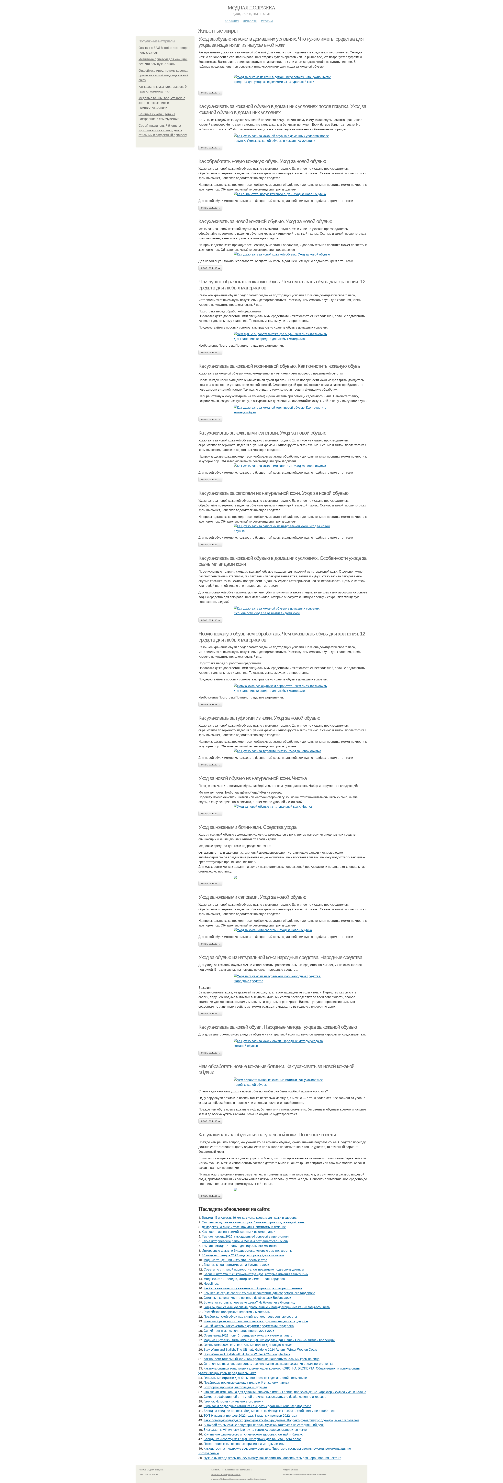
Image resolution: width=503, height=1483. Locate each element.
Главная (232, 21)
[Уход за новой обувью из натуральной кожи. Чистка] (282, 806)
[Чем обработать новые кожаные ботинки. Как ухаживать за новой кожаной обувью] (282, 1082)
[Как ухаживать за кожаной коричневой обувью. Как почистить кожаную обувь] (282, 410)
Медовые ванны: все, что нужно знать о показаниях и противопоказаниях (162, 102)
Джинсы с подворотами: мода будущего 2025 (236, 1264)
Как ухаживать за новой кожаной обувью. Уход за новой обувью (265, 221)
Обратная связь (290, 1469)
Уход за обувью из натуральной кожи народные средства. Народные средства (280, 957)
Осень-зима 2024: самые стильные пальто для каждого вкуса (248, 1344)
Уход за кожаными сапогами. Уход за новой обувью (252, 897)
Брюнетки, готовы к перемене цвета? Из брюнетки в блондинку (249, 1302)
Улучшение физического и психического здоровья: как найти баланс (253, 1434)
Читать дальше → (210, 92)
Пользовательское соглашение (237, 1469)
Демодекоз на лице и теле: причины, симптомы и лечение (244, 1227)
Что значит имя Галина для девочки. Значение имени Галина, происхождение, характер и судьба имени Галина (285, 1392)
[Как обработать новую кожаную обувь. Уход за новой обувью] (282, 194)
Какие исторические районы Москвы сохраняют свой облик (245, 1241)
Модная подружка (251, 7)
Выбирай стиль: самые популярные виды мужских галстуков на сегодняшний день (264, 1425)
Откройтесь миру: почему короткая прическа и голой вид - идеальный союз (164, 75)
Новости (250, 21)
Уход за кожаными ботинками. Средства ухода (247, 827)
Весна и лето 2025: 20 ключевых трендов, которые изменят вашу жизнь (256, 1274)
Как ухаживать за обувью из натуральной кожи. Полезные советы (267, 1135)
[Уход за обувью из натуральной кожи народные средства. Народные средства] (282, 978)
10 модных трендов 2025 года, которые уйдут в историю (243, 1255)
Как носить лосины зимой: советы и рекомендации (238, 1231)
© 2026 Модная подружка (151, 1469)
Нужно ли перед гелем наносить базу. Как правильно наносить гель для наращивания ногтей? (272, 1458)
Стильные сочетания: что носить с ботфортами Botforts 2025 (247, 1297)
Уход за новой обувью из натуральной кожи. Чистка (252, 778)
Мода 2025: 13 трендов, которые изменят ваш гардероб (244, 1278)
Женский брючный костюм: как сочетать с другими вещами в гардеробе (256, 1321)
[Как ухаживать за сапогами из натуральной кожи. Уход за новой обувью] (282, 528)
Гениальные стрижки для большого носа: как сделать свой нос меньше (255, 1377)
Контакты (215, 1469)
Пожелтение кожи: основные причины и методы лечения (245, 1443)
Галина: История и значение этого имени (233, 1401)
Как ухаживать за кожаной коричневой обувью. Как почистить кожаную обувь (279, 366)
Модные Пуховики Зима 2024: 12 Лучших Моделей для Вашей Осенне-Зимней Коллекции (269, 1340)
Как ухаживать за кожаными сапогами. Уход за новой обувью (262, 433)
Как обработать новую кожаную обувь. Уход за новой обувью (262, 161)
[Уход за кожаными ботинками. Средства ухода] (282, 877)
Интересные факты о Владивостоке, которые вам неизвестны (247, 1250)
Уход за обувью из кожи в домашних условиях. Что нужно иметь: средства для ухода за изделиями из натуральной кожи (280, 42)
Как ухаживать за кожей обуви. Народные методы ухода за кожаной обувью (277, 1027)
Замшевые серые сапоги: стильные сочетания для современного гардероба (259, 1293)
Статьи (267, 21)
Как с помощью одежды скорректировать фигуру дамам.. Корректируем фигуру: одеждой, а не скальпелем (281, 1420)
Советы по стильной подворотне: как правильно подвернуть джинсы (254, 1269)
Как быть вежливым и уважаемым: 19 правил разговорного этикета (253, 1288)
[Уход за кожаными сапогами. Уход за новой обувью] (282, 930)
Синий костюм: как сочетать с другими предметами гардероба (249, 1326)
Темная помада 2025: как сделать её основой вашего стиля (245, 1236)
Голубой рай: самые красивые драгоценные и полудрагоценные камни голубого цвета (267, 1307)
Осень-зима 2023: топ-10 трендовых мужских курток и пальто (248, 1335)
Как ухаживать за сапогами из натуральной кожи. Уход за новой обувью (273, 493)
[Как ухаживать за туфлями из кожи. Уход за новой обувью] (282, 751)
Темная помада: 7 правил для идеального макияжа (239, 1245)
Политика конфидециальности (225, 1474)
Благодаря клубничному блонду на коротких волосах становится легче (255, 1429)
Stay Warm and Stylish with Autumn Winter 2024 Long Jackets (247, 1354)
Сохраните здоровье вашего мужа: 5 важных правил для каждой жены (253, 1222)
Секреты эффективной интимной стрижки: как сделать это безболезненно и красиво (265, 1396)
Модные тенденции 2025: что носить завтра (235, 1260)
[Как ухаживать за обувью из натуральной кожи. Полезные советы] (282, 1189)
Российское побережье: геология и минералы (237, 1311)
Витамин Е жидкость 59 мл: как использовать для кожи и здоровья (250, 1217)
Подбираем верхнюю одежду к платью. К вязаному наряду (246, 1382)
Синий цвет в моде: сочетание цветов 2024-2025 (239, 1330)
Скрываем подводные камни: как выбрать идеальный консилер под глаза (257, 1406)
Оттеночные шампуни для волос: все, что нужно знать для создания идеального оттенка (268, 1363)
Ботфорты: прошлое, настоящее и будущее (235, 1387)
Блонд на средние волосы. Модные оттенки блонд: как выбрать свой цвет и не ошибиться (269, 1410)
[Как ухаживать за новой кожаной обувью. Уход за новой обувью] (282, 254)
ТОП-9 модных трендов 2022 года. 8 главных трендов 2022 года (250, 1415)
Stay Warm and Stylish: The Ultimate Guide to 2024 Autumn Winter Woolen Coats (260, 1349)
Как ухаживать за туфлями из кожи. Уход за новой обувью (259, 718)
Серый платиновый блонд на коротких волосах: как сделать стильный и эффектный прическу (163, 130)
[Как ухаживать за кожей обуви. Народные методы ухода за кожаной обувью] (282, 1043)
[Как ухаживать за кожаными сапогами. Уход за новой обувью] (282, 465)
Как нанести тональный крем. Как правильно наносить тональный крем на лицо (261, 1359)
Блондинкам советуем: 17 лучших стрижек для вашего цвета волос (252, 1439)
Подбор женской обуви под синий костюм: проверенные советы (250, 1316)
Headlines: (211, 1283)
